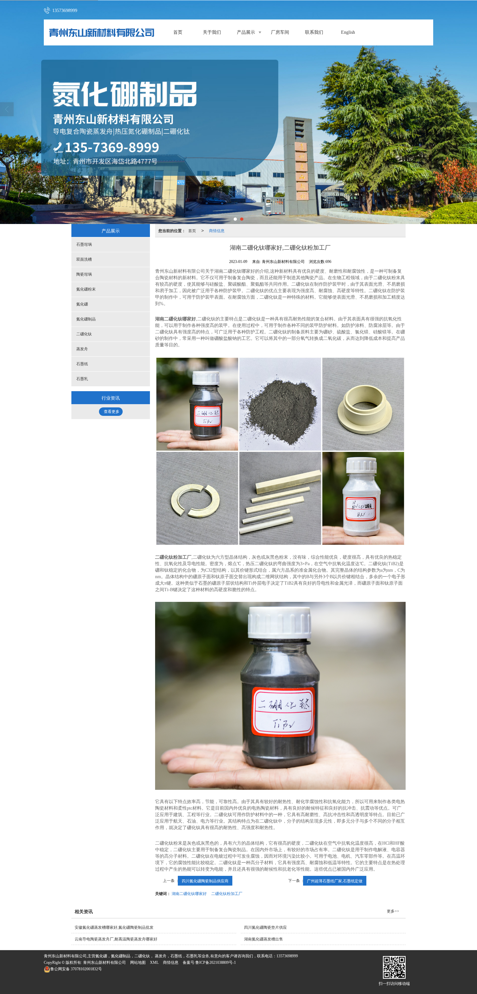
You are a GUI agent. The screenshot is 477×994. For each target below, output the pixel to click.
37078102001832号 (76, 969)
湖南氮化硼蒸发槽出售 (263, 939)
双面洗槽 (84, 259)
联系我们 (314, 32)
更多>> (393, 911)
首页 (177, 32)
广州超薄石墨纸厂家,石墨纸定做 (334, 880)
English (348, 32)
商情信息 (217, 230)
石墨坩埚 (84, 244)
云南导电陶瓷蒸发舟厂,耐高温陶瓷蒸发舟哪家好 (116, 939)
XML (154, 962)
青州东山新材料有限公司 (104, 962)
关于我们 (212, 32)
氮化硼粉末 (86, 289)
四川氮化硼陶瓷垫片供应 (265, 927)
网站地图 (138, 962)
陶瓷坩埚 (84, 274)
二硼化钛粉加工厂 (226, 893)
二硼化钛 (84, 334)
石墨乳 (82, 379)
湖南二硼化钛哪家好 (189, 893)
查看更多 (111, 411)
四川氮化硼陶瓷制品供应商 (205, 880)
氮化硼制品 (86, 319)
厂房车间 (280, 32)
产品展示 (246, 32)
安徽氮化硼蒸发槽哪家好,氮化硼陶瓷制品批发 (114, 927)
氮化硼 (82, 304)
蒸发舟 (82, 349)
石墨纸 (82, 364)
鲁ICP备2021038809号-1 (215, 962)
